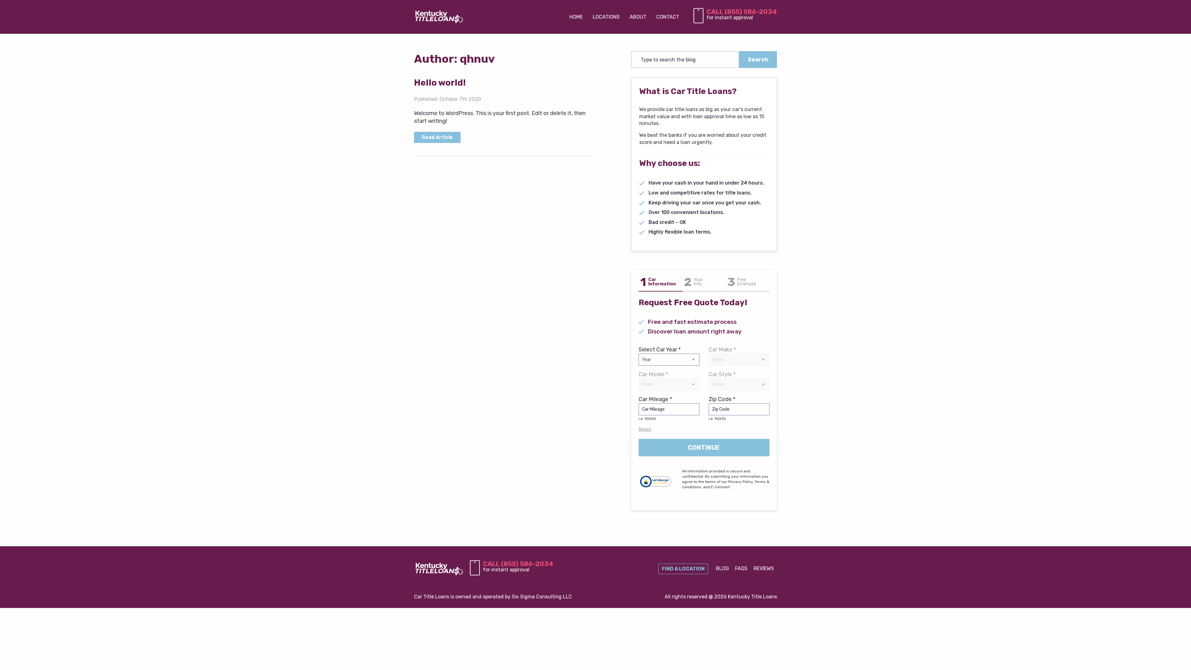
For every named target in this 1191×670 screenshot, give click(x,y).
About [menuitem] (638, 17)
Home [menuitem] (576, 17)
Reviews (764, 568)
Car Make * (722, 349)
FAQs (741, 568)
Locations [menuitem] (606, 17)
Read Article (437, 137)
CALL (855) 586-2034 (742, 11)
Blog (722, 568)
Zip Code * (722, 408)
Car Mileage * (655, 408)
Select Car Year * (660, 349)
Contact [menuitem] (667, 17)
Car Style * (722, 374)
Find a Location (683, 569)
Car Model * (653, 374)
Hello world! (440, 83)
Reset (645, 429)
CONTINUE (704, 447)
